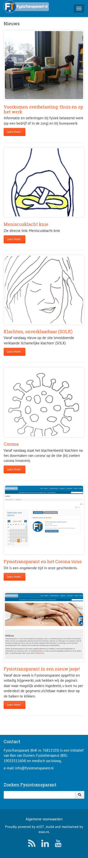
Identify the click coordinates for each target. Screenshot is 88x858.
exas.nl (44, 832)
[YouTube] (57, 844)
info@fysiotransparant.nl (34, 768)
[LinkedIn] (44, 844)
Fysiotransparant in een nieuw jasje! (42, 669)
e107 (40, 826)
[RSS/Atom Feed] (31, 844)
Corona (11, 444)
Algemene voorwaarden (44, 819)
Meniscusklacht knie (26, 224)
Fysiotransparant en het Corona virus (43, 561)
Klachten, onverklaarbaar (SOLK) (38, 331)
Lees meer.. (14, 132)
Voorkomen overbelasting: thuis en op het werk (43, 109)
